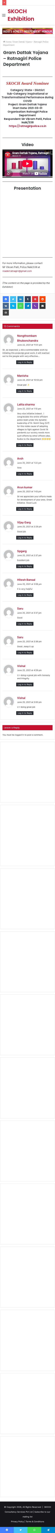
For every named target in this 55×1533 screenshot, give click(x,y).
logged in (19, 735)
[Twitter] (13, 299)
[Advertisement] (27, 772)
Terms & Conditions (35, 1521)
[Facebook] (6, 299)
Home (8, 42)
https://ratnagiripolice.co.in (27, 126)
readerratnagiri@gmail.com (17, 271)
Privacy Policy (17, 1521)
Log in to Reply (25, 362)
